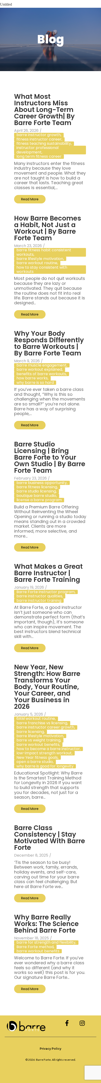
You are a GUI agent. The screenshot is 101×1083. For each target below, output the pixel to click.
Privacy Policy (50, 1048)
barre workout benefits (38, 745)
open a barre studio (35, 762)
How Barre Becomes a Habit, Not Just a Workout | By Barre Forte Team (47, 229)
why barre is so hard (35, 383)
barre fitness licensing (37, 487)
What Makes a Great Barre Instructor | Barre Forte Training (48, 573)
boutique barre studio (36, 496)
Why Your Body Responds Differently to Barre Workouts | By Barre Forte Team (49, 344)
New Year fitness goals (37, 757)
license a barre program (39, 500)
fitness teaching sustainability (44, 143)
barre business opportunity (41, 483)
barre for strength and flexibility (46, 942)
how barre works (32, 378)
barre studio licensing (36, 491)
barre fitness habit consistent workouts (43, 252)
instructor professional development (37, 150)
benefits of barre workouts (41, 374)
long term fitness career (39, 156)
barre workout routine (37, 263)
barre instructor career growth (45, 727)
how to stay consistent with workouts (41, 269)
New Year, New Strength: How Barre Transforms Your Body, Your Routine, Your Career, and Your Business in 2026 (47, 687)
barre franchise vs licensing (42, 723)
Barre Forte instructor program (45, 592)
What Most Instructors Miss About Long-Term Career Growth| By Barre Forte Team (44, 110)
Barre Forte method (35, 947)
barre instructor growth (38, 135)
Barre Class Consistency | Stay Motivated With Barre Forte (49, 838)
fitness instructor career (39, 139)
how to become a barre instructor (48, 749)
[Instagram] (82, 1023)
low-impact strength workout (44, 753)
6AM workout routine (36, 719)
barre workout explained (39, 369)
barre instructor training (38, 601)
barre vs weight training (38, 740)
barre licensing (30, 732)
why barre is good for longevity (45, 766)
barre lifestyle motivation (40, 259)
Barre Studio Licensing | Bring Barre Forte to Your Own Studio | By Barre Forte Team (49, 458)
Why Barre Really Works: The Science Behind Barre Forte (46, 924)
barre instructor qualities (39, 596)
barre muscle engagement (41, 365)
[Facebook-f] (67, 1023)
